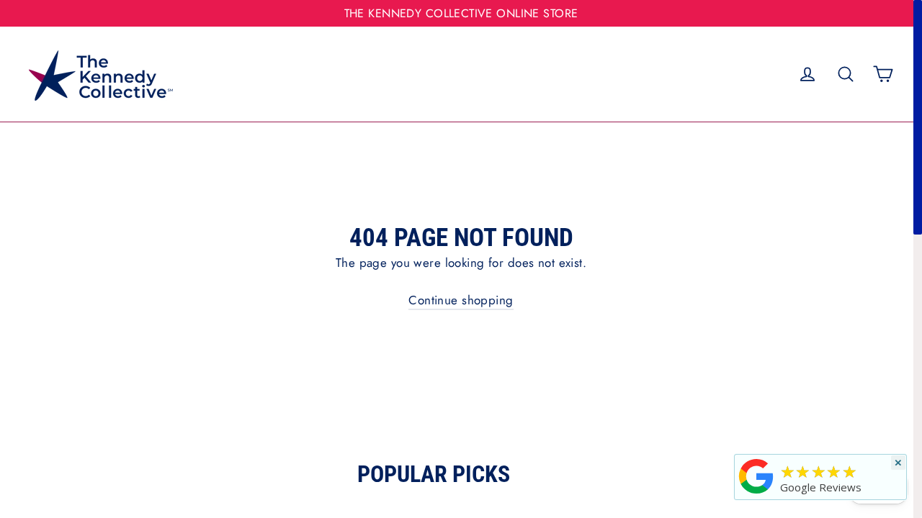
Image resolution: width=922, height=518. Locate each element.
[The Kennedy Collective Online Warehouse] (756, 493)
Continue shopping (460, 300)
